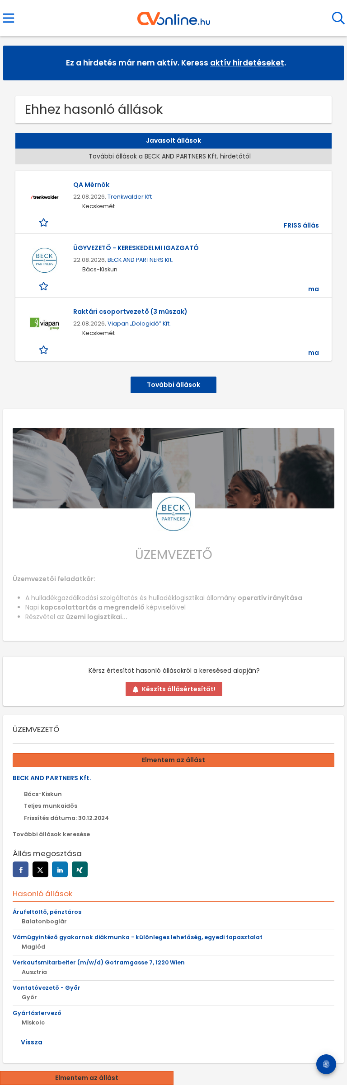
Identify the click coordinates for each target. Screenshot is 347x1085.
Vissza (31, 1042)
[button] (329, 62)
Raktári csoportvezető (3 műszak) (130, 311)
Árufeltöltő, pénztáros (47, 912)
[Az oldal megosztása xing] (80, 869)
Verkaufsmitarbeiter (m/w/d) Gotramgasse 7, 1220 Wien (99, 962)
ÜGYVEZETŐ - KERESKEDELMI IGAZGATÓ (136, 247)
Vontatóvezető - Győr (46, 988)
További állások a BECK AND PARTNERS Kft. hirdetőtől (170, 156)
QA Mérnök (91, 184)
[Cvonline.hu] (173, 15)
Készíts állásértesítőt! (179, 689)
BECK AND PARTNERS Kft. (140, 260)
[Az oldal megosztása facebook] (20, 869)
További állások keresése (51, 834)
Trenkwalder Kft (130, 196)
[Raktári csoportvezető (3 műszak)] (44, 324)
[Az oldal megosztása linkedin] (60, 869)
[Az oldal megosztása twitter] (40, 869)
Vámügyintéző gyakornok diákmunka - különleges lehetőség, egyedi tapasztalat (138, 937)
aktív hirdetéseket (247, 62)
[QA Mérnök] (44, 197)
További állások (173, 384)
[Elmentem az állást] (44, 222)
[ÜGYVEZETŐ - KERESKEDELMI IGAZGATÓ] (44, 260)
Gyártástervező (37, 1013)
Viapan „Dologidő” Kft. (139, 323)
